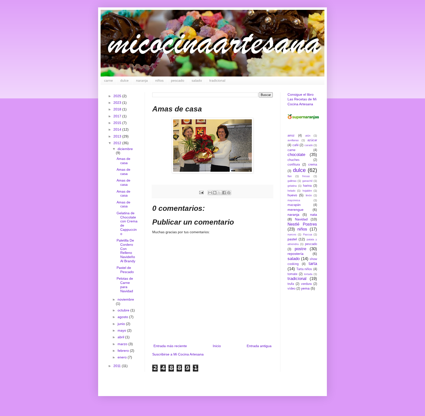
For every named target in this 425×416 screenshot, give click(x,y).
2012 (117, 143)
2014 (117, 129)
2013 (117, 136)
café (295, 145)
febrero (124, 351)
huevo (292, 195)
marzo (123, 344)
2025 (117, 96)
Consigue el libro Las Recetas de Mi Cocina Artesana (302, 99)
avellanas (293, 140)
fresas (306, 176)
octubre (124, 310)
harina (307, 185)
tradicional (217, 80)
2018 (117, 109)
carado (308, 145)
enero (123, 357)
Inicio (217, 346)
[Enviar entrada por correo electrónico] (201, 192)
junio (122, 324)
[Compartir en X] (219, 192)
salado (197, 80)
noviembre (126, 299)
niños (159, 80)
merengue (296, 210)
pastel (292, 239)
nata (313, 214)
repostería (296, 254)
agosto (123, 317)
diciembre (125, 149)
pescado (177, 80)
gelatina (292, 185)
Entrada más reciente (170, 346)
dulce (124, 80)
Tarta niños (304, 269)
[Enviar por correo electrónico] (210, 192)
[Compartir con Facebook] (224, 192)
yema (305, 288)
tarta (313, 263)
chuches (294, 160)
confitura (294, 164)
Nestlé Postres (302, 224)
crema (312, 164)
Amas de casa (123, 161)
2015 (117, 123)
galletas (292, 180)
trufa (291, 284)
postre (300, 249)
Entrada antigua (259, 346)
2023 (117, 103)
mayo (122, 330)
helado (291, 190)
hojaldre (307, 190)
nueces (292, 234)
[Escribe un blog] (214, 192)
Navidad (301, 219)
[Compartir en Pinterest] (228, 192)
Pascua (307, 234)
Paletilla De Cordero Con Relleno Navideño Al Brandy (126, 250)
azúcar (312, 140)
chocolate (296, 154)
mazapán (294, 205)
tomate (292, 274)
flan (290, 176)
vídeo (291, 288)
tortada (308, 274)
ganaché (307, 180)
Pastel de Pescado (125, 270)
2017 (117, 116)
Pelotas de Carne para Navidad (125, 285)
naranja (142, 80)
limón (309, 195)
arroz (291, 135)
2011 (117, 366)
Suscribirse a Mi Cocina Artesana (178, 354)
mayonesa (294, 200)
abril (121, 337)
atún (307, 135)
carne (108, 80)
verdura (306, 284)
